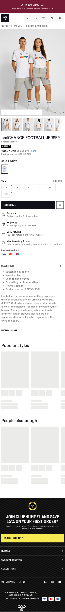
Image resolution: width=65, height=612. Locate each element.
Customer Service (11, 559)
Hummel (5, 550)
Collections (8, 568)
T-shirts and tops (37, 26)
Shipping (12, 222)
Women (18, 26)
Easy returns (14, 232)
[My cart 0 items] (52, 18)
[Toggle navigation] (28, 18)
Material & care (9, 330)
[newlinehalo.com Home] (5, 18)
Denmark (10, 582)
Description (7, 266)
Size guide (58, 181)
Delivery (11, 213)
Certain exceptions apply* (17, 526)
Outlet (5, 26)
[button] (36, 18)
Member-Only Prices (18, 241)
